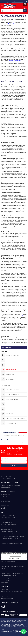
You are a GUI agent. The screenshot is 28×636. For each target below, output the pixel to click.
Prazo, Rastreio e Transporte (12, 389)
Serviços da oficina (10, 379)
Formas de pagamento (11, 423)
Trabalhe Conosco (10, 374)
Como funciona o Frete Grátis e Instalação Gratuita (12, 567)
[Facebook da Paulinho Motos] (26, 1)
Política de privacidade (7, 598)
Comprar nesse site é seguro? (9, 575)
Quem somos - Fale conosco (12, 355)
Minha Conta (4, 582)
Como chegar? (9, 360)
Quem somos (4, 596)
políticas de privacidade (15, 60)
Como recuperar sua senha (12, 399)
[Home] (11, 6)
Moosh (24, 315)
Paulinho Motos (12, 23)
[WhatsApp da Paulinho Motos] (23, 631)
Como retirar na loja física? (12, 404)
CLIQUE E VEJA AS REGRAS (17, 2)
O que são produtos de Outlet (12, 394)
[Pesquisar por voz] (2, 10)
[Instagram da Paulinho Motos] (24, 1)
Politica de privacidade (11, 369)
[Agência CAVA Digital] (15, 632)
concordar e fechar (14, 558)
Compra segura (9, 364)
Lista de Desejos (5, 550)
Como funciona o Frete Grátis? (13, 408)
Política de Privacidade (15, 556)
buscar (25, 10)
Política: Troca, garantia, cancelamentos (11, 573)
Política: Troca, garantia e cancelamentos (15, 418)
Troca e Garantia (9, 413)
